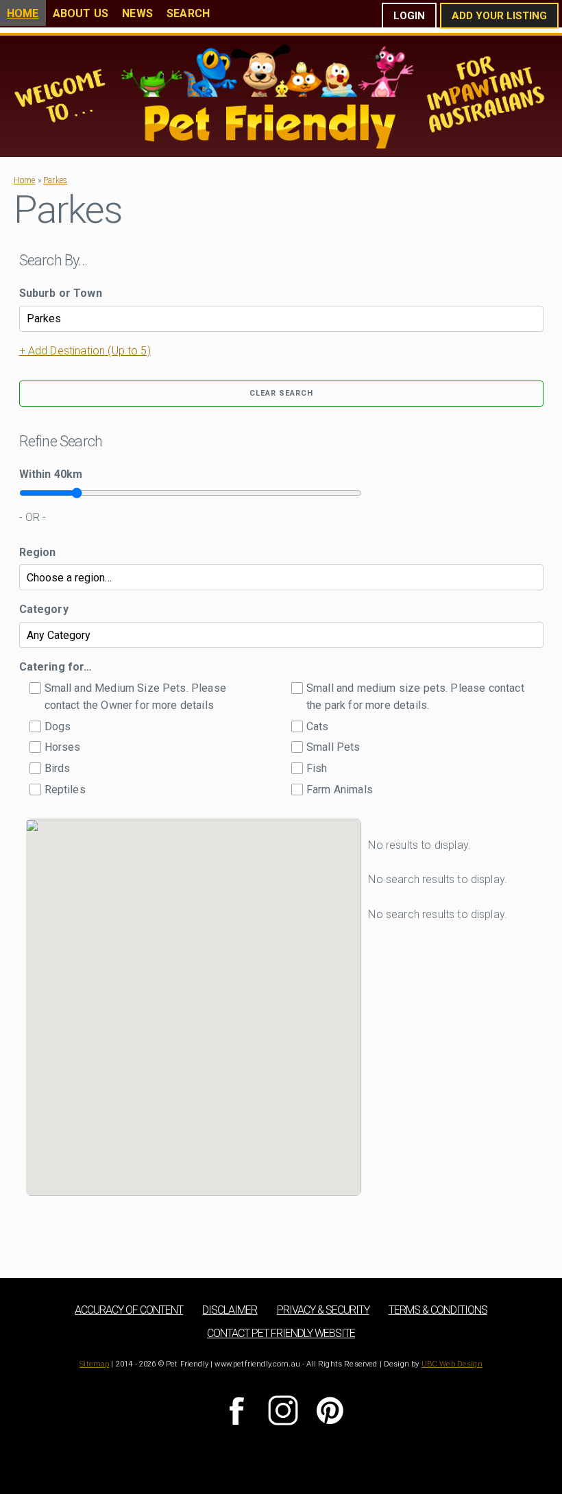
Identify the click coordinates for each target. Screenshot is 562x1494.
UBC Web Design (452, 1364)
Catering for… (56, 666)
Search (188, 13)
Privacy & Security (323, 1309)
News (137, 13)
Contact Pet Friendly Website (281, 1333)
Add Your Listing (499, 16)
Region (37, 552)
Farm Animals (339, 789)
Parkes (55, 180)
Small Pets (333, 747)
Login (409, 16)
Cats (317, 726)
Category (44, 609)
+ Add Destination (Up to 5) (85, 350)
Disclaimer (229, 1309)
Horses (63, 747)
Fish (317, 768)
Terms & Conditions (438, 1309)
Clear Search (281, 393)
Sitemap (94, 1364)
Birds (58, 768)
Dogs (58, 726)
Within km (51, 474)
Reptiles (65, 789)
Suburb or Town (60, 293)
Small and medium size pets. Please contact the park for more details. (415, 697)
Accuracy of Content (129, 1309)
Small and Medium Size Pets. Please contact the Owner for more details (135, 697)
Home (23, 13)
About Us (80, 13)
